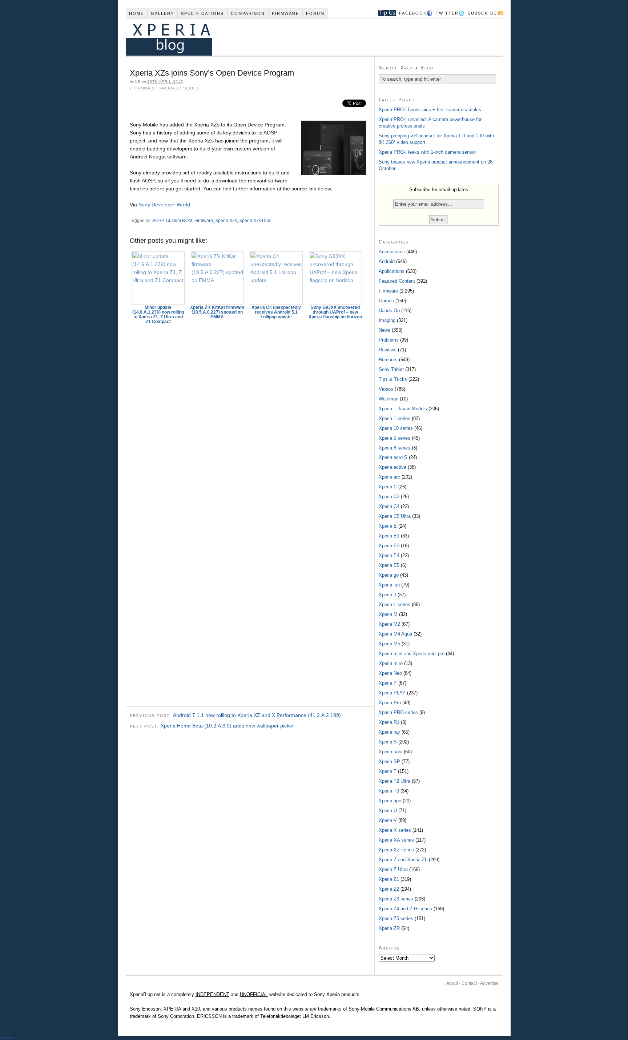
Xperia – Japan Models (403, 408)
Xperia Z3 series (396, 899)
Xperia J (387, 594)
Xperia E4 (389, 555)
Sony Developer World (164, 204)
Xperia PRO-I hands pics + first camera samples (430, 109)
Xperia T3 (389, 791)
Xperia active (392, 467)
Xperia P (388, 683)
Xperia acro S (393, 457)
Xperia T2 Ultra (394, 781)
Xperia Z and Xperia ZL (403, 859)
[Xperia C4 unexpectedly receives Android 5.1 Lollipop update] (276, 278)
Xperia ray (389, 732)
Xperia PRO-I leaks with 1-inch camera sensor (427, 152)
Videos (386, 389)
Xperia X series (395, 830)
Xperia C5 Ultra (395, 516)
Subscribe (482, 13)
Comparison (248, 13)
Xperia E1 (389, 536)
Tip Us (384, 13)
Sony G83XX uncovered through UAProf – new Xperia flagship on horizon (335, 312)
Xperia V (388, 820)
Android (387, 261)
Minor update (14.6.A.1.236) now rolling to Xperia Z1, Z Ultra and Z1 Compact (158, 314)
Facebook (413, 13)
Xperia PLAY (392, 693)
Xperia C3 (389, 496)
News (384, 330)
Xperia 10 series (396, 428)
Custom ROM (179, 220)
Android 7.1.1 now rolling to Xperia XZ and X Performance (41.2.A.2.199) (257, 715)
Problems (389, 340)
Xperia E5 (389, 565)
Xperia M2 (389, 624)
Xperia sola (390, 751)
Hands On (389, 310)
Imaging (387, 320)
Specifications (202, 13)
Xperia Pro (390, 702)
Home (136, 13)
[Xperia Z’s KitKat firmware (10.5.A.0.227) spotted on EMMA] (217, 278)
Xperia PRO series (398, 712)
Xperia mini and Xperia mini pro (411, 653)
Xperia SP (389, 761)
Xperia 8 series (394, 448)
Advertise (489, 983)
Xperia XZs (226, 220)
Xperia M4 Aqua (395, 634)
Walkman (388, 399)
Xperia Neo (390, 673)
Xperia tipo (390, 800)
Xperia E (388, 526)
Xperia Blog (304, 37)
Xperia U (388, 810)
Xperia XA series (396, 840)
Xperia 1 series (394, 418)
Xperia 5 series (394, 438)
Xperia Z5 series (396, 918)
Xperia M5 (389, 643)
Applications (391, 271)
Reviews (387, 349)
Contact (469, 983)
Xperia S (388, 742)
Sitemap (7, 1038)
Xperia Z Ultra (393, 869)
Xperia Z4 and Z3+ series (405, 908)
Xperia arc (389, 477)
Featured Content (397, 281)
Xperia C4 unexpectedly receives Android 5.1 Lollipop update (276, 312)
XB (138, 82)
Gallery (162, 13)
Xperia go (389, 575)
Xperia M (388, 614)
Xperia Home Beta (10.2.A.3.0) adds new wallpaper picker (227, 726)
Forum (315, 13)
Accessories (392, 251)
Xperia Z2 (389, 889)
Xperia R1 (389, 722)
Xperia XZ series (179, 88)
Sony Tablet (391, 369)
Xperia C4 (389, 506)
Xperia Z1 (389, 879)
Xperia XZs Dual (255, 220)
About (452, 983)
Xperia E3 (389, 545)
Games (386, 300)
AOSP (158, 220)
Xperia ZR (389, 928)
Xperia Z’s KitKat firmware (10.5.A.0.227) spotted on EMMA (217, 312)
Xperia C (388, 486)
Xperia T (387, 771)
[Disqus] (250, 420)
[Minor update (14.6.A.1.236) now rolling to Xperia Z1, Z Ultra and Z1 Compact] (158, 278)
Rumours (388, 359)
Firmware (285, 13)
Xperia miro (391, 663)
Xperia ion (389, 585)
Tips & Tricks (393, 379)
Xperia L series (394, 604)
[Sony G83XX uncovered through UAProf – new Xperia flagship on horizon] (335, 278)
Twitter (447, 13)
